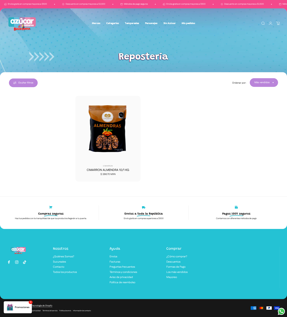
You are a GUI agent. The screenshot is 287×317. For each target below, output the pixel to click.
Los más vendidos (177, 272)
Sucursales (59, 262)
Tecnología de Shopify (42, 305)
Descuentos (173, 262)
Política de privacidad (33, 311)
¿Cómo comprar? (176, 256)
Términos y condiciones (123, 272)
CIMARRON (108, 166)
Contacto (58, 267)
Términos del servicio (50, 311)
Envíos (113, 256)
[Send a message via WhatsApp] (281, 311)
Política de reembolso (122, 282)
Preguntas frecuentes (122, 267)
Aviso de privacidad (121, 277)
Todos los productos (65, 272)
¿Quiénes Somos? (63, 256)
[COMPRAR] (137, 99)
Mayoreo (171, 277)
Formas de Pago (176, 267)
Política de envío (65, 311)
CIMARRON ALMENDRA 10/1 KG (108, 170)
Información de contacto (82, 311)
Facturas (115, 262)
